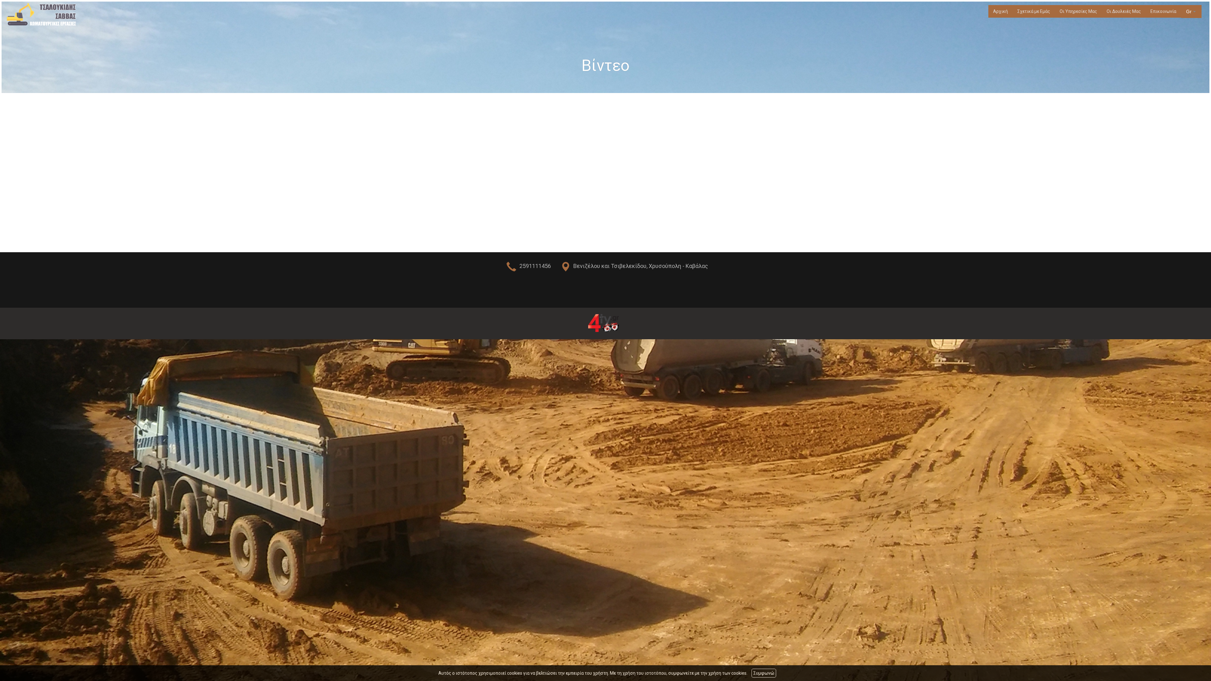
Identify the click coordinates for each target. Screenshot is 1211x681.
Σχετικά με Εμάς (1033, 11)
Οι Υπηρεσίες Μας (1078, 11)
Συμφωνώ (763, 673)
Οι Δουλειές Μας (1124, 11)
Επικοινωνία (1163, 11)
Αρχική (1000, 11)
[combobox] (1191, 11)
